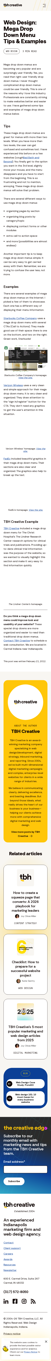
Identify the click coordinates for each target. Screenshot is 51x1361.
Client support (12, 1248)
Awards (8, 1259)
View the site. (25, 377)
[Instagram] (24, 1301)
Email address (14, 1161)
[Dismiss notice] (46, 1341)
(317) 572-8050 (16, 1292)
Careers (8, 1253)
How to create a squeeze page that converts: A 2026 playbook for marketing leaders (25, 902)
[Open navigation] (44, 5)
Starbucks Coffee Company (20, 318)
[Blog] (33, 1301)
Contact (9, 1242)
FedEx (7, 458)
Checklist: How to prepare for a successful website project (25, 969)
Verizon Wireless (13, 385)
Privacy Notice (30, 1352)
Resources (10, 1264)
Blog (25, 1073)
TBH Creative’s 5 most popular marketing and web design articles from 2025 (25, 1033)
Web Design (11, 51)
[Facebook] (15, 1301)
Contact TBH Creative (17, 640)
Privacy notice (12, 1333)
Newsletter (10, 1270)
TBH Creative (11, 528)
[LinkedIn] (6, 1301)
